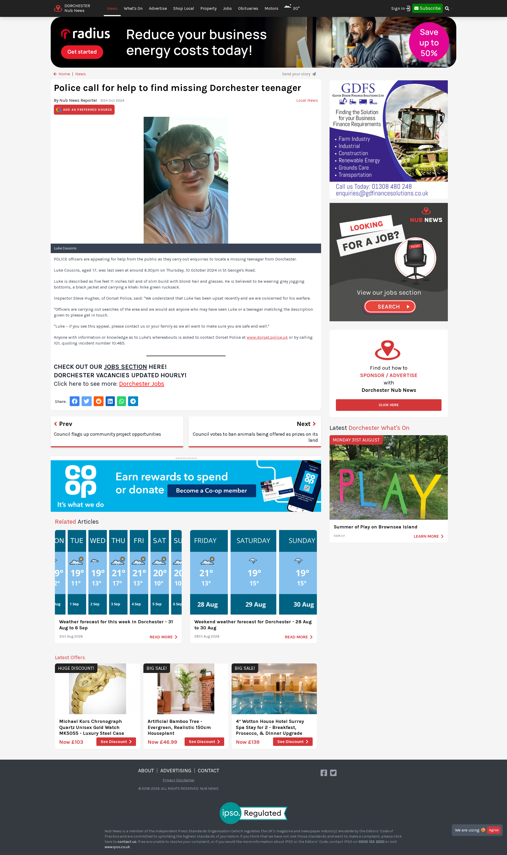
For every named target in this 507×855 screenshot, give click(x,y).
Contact (208, 771)
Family (339, 536)
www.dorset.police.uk (267, 337)
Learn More (426, 536)
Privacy (169, 780)
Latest (370, 427)
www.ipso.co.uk (117, 847)
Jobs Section (125, 366)
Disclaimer (185, 780)
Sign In (398, 8)
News (112, 8)
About (146, 771)
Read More (161, 636)
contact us (127, 841)
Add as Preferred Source (87, 109)
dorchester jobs (141, 383)
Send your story (296, 73)
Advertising (175, 771)
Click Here (389, 405)
